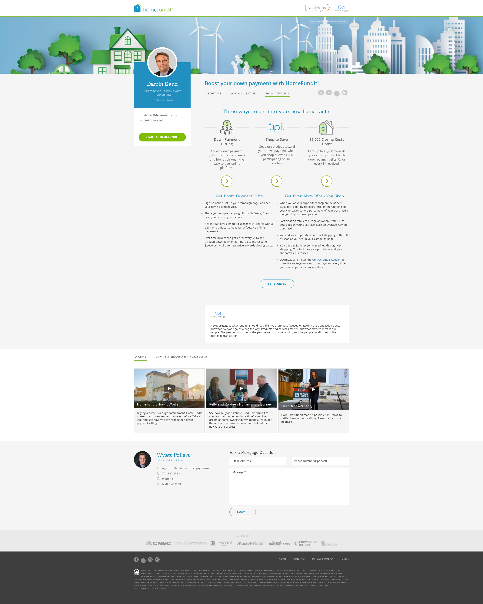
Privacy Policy (323, 558)
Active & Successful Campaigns (182, 357)
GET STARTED (276, 283)
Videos (140, 357)
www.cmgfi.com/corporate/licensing (150, 588)
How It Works (277, 93)
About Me (213, 93)
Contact (299, 558)
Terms (344, 558)
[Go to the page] (226, 181)
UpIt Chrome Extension (326, 259)
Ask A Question (243, 93)
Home (283, 558)
